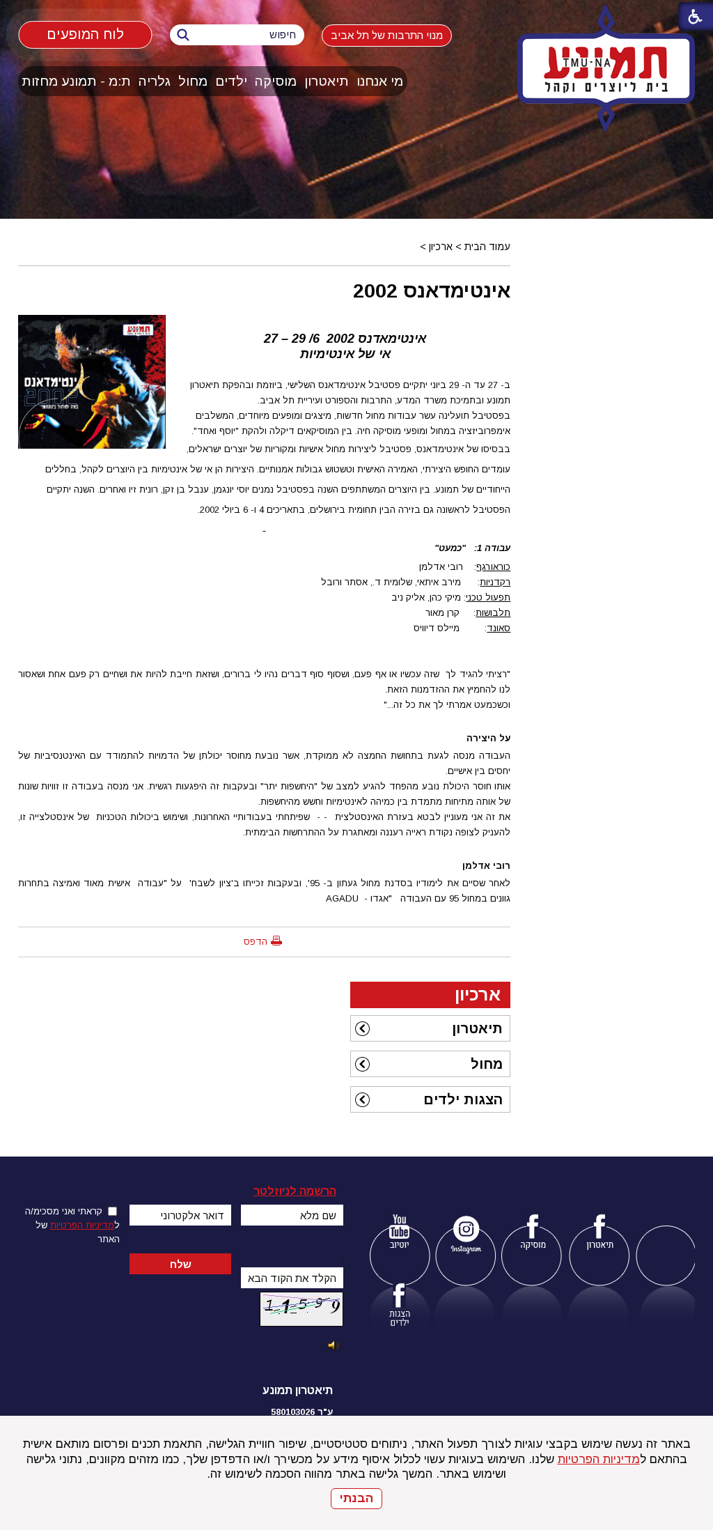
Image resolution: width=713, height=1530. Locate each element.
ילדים (231, 81)
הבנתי (356, 1498)
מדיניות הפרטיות (599, 1459)
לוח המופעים (85, 34)
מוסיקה (276, 81)
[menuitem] (380, 81)
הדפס (255, 941)
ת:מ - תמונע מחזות (76, 81)
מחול (192, 81)
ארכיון (441, 246)
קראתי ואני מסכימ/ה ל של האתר (72, 1225)
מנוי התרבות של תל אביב (387, 35)
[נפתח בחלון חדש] (399, 1234)
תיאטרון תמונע (298, 1390)
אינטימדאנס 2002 (431, 290)
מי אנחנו (379, 81)
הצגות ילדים (463, 1099)
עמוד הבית (487, 246)
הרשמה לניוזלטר (294, 1191)
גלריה (155, 81)
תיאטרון (326, 81)
